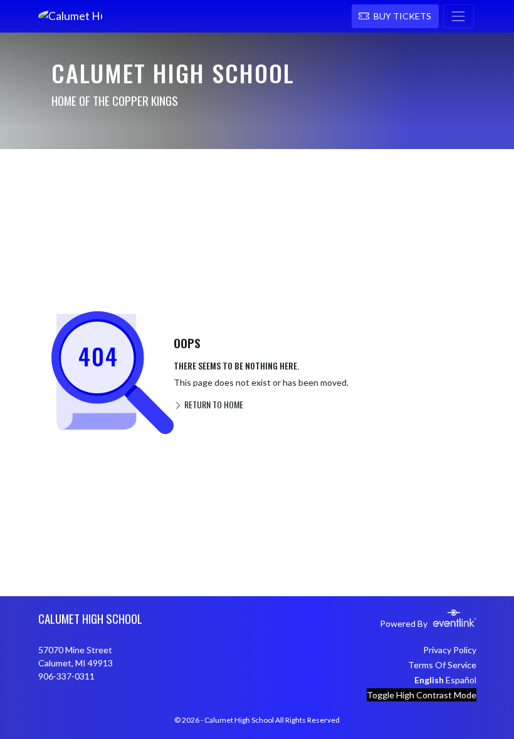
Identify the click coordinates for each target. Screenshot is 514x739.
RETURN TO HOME (212, 404)
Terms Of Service (442, 664)
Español (461, 679)
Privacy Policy (449, 649)
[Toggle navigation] (458, 16)
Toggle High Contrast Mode (421, 695)
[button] (395, 16)
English (429, 679)
